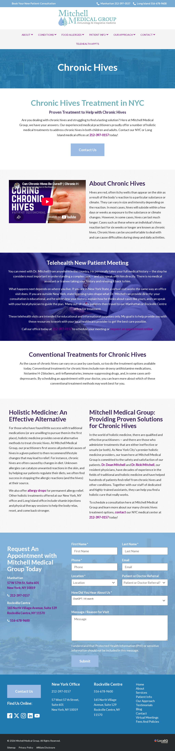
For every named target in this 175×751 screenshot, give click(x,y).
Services (141, 692)
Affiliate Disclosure (45, 747)
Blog (139, 709)
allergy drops (37, 490)
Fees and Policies (147, 721)
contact (120, 512)
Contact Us (87, 150)
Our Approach (145, 701)
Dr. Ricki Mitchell (142, 465)
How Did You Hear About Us (92, 592)
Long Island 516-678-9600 (151, 3)
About (140, 688)
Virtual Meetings (147, 717)
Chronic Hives (88, 67)
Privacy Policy (26, 747)
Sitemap (11, 747)
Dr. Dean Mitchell (113, 465)
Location (79, 576)
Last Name (131, 544)
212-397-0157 (99, 135)
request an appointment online (131, 329)
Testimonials (144, 705)
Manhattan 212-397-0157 (115, 3)
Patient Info (144, 697)
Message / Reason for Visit (90, 612)
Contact (141, 713)
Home (140, 684)
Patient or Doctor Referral (140, 576)
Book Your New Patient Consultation (34, 3)
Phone (77, 560)
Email (125, 560)
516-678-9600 (20, 620)
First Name (80, 544)
